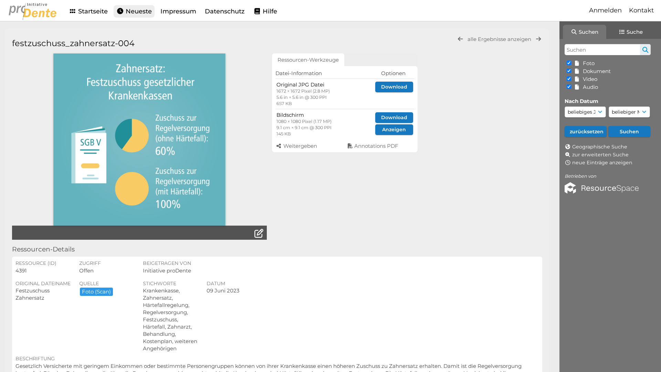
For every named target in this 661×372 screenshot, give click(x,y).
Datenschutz (224, 11)
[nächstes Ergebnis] (538, 39)
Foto (587, 63)
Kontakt (641, 10)
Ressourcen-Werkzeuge (308, 59)
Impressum (178, 11)
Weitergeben (299, 146)
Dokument (595, 71)
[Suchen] (645, 49)
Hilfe (269, 11)
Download (394, 87)
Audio (589, 87)
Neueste (138, 11)
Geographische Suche (599, 147)
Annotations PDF (375, 146)
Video (588, 79)
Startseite (92, 11)
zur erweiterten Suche (600, 155)
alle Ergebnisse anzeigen (500, 39)
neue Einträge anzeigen (602, 162)
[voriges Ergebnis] (460, 39)
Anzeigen (394, 129)
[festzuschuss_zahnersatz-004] (139, 139)
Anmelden (605, 10)
